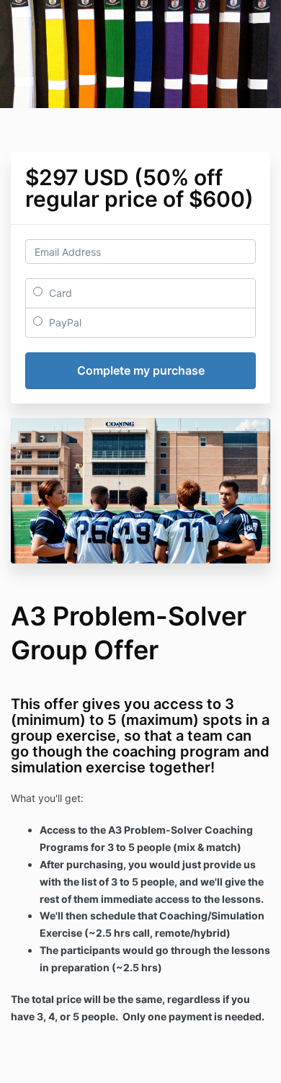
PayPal (63, 322)
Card (59, 293)
